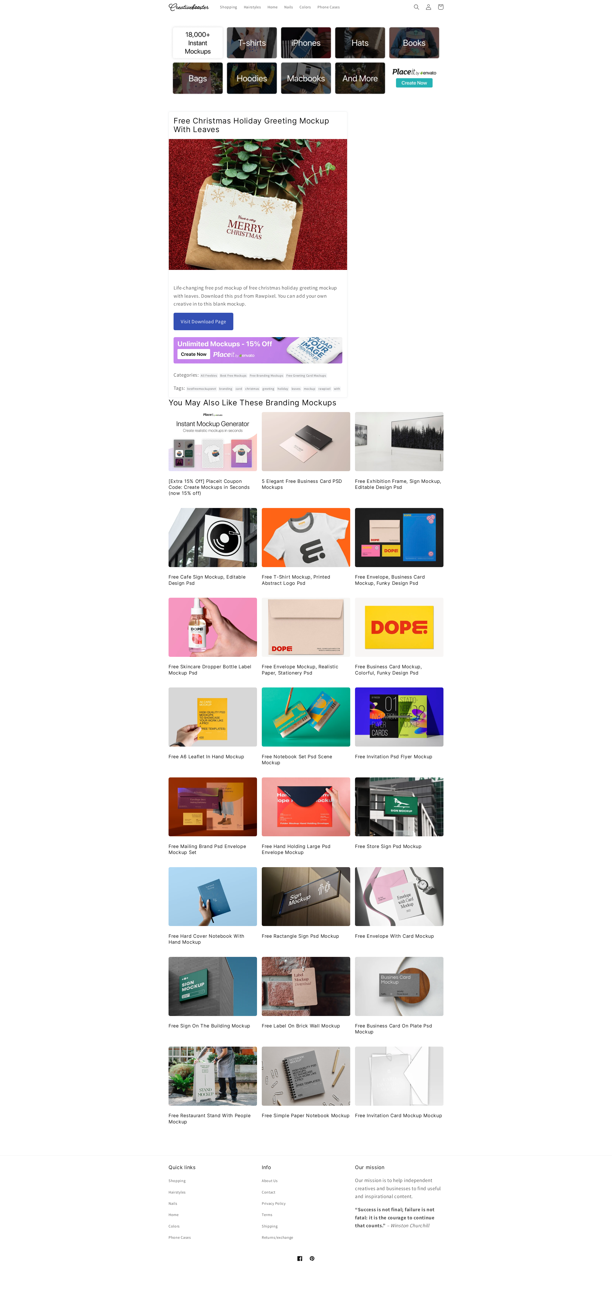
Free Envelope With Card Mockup (394, 936)
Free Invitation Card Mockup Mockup (398, 1115)
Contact (268, 1192)
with (337, 389)
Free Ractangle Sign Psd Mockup (300, 936)
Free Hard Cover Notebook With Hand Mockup (207, 939)
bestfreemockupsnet (201, 389)
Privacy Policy (274, 1203)
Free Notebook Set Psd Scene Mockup (297, 759)
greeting (268, 389)
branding (225, 389)
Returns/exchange (277, 1237)
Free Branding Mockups (266, 376)
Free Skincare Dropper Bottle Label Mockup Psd (210, 669)
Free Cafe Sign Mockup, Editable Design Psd (207, 580)
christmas (252, 389)
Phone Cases (180, 1237)
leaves (296, 389)
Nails (173, 1203)
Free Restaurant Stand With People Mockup (210, 1118)
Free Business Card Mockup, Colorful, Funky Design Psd (388, 669)
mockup (309, 389)
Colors (174, 1226)
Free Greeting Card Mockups (306, 376)
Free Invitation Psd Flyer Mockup (393, 756)
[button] (416, 7)
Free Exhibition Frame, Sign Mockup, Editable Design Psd (398, 484)
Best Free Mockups (233, 376)
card (239, 389)
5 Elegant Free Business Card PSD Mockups (302, 484)
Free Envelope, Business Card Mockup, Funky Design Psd (390, 580)
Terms (267, 1214)
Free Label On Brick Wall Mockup (301, 1026)
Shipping (270, 1226)
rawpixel (324, 389)
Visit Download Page (203, 321)
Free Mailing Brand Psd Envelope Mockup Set (207, 849)
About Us (270, 1180)
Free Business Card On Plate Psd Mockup (393, 1029)
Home (174, 1214)
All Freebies (209, 376)
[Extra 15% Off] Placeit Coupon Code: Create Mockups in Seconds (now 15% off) (209, 487)
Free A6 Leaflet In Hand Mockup (206, 756)
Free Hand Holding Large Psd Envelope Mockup (296, 849)
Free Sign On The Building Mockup (209, 1026)
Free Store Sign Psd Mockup (388, 846)
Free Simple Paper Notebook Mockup (306, 1115)
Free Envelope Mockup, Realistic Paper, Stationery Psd (300, 669)
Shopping (177, 1180)
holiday (283, 389)
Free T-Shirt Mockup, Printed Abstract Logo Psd (296, 580)
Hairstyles (177, 1192)
